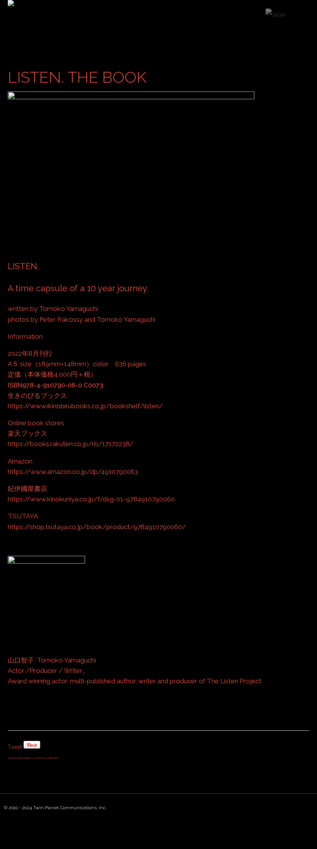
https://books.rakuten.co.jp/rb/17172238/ (70, 444)
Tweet (15, 747)
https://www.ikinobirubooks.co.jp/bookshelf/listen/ (85, 406)
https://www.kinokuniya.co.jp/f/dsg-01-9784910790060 (91, 499)
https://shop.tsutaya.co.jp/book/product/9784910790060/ (97, 527)
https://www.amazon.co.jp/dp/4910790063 (73, 471)
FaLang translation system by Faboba (33, 758)
